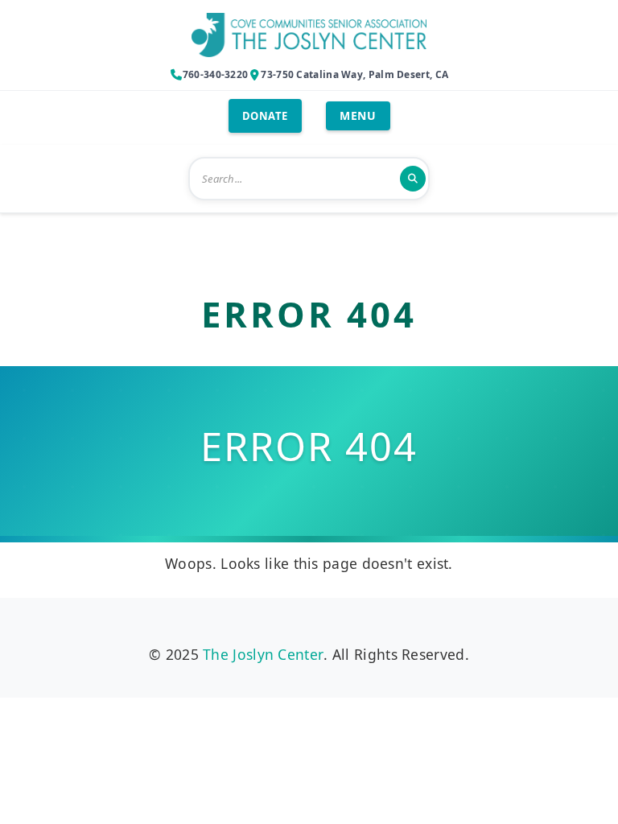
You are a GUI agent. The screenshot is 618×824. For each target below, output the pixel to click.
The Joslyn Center (263, 654)
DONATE (265, 116)
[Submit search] (413, 179)
